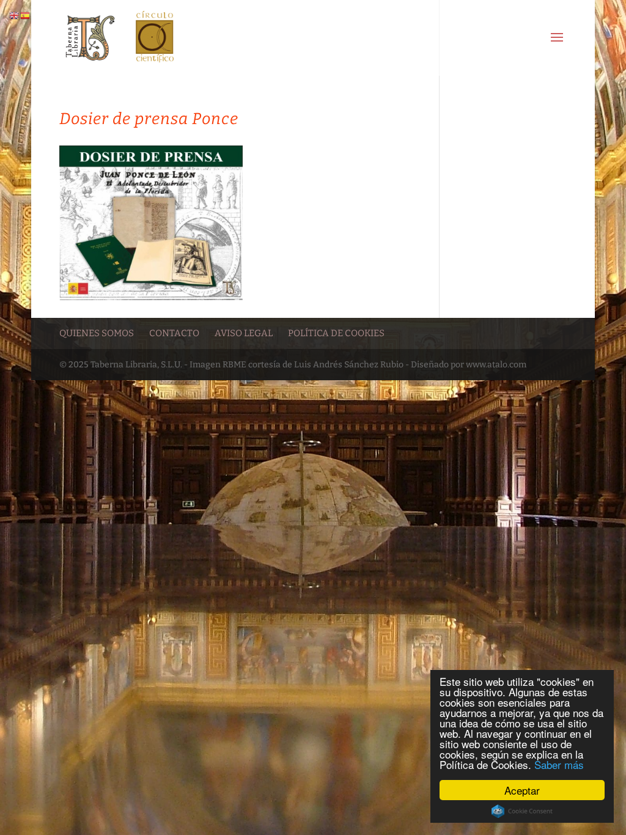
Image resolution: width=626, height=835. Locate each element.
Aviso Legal (244, 333)
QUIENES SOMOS (96, 333)
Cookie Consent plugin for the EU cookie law (522, 811)
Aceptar (522, 790)
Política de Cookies (336, 333)
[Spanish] (25, 15)
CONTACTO (174, 333)
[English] (14, 15)
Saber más (559, 764)
